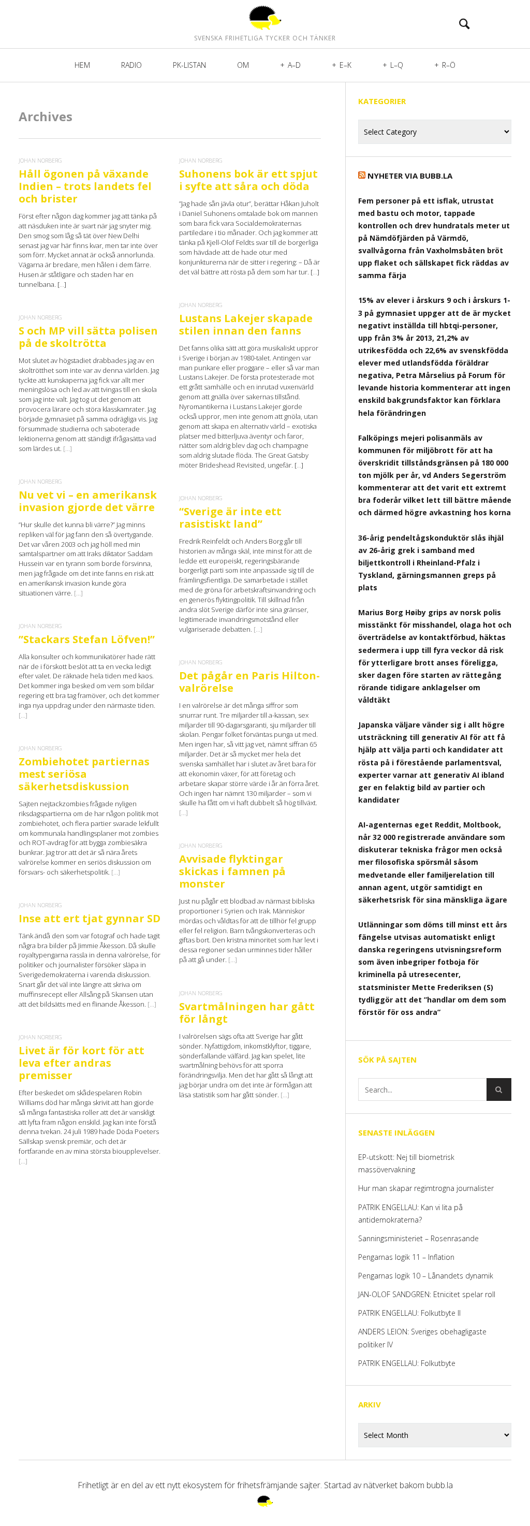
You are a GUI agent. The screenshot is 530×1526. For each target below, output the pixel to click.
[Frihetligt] (264, 17)
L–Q (396, 65)
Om (243, 65)
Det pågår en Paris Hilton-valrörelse (249, 681)
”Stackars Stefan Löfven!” (87, 639)
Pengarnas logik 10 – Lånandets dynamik (425, 1276)
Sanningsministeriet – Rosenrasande (418, 1238)
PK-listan (189, 65)
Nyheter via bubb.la (409, 175)
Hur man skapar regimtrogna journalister (426, 1188)
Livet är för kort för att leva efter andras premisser (81, 1062)
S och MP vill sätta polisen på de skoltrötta (88, 337)
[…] (67, 448)
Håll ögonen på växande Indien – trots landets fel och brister (85, 186)
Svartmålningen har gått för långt (247, 1012)
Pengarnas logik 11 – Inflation (406, 1257)
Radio (131, 65)
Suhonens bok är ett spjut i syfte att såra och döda (248, 180)
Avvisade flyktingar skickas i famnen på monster (232, 871)
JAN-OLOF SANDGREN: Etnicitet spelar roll (427, 1294)
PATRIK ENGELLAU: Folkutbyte (406, 1363)
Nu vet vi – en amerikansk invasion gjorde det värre (88, 501)
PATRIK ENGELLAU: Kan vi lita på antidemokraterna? (410, 1213)
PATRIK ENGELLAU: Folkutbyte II (409, 1313)
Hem (82, 65)
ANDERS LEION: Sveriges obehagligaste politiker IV (422, 1338)
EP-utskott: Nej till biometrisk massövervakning (406, 1163)
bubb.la (439, 1485)
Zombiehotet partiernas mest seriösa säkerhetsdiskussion (84, 773)
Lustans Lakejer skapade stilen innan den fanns (246, 324)
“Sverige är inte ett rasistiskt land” (230, 517)
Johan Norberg (40, 160)
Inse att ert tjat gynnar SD (89, 918)
